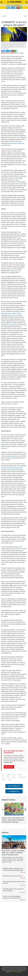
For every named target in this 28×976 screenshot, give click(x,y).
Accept (11, 971)
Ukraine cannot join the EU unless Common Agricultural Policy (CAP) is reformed (12, 313)
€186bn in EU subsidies (9, 325)
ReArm (8, 350)
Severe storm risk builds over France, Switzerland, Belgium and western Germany (13, 820)
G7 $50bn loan (16, 547)
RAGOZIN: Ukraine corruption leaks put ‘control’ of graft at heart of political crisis (13, 853)
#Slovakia (19, 774)
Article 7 (8, 93)
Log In (8, 5)
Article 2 (23, 104)
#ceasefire (4, 779)
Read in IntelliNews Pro (14, 786)
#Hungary (8, 774)
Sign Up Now (8, 767)
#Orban (14, 774)
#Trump (9, 779)
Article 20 (13, 270)
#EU (3, 774)
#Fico (3, 777)
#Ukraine (14, 777)
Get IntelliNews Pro (14, 791)
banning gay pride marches (12, 456)
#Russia (8, 777)
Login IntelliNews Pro (16, 5)
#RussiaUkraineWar (21, 777)
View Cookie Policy (18, 971)
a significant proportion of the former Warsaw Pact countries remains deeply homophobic (13, 467)
